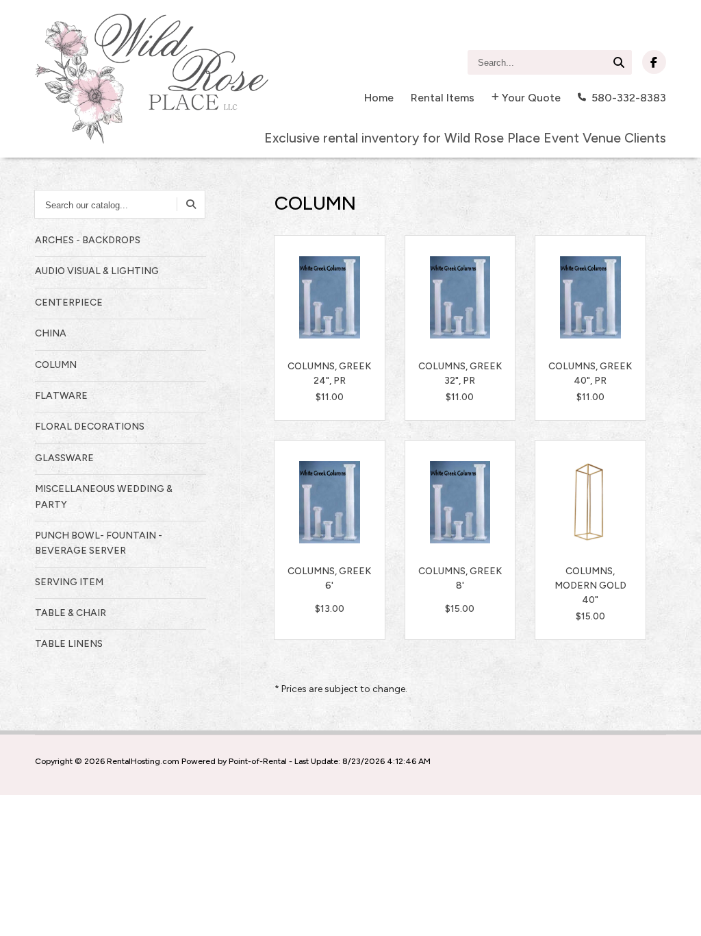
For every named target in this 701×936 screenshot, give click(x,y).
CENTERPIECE (69, 302)
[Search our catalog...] (191, 204)
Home (379, 97)
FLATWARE (61, 396)
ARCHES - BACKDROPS (87, 240)
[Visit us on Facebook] (654, 62)
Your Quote (531, 97)
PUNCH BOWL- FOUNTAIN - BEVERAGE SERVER (98, 543)
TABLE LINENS (69, 644)
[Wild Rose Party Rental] (151, 79)
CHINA (50, 333)
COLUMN (56, 365)
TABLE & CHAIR (70, 613)
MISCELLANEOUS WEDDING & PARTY (104, 496)
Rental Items (442, 97)
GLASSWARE (64, 458)
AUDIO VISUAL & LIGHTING (97, 271)
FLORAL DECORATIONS (89, 426)
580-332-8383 (628, 97)
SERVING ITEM (69, 582)
